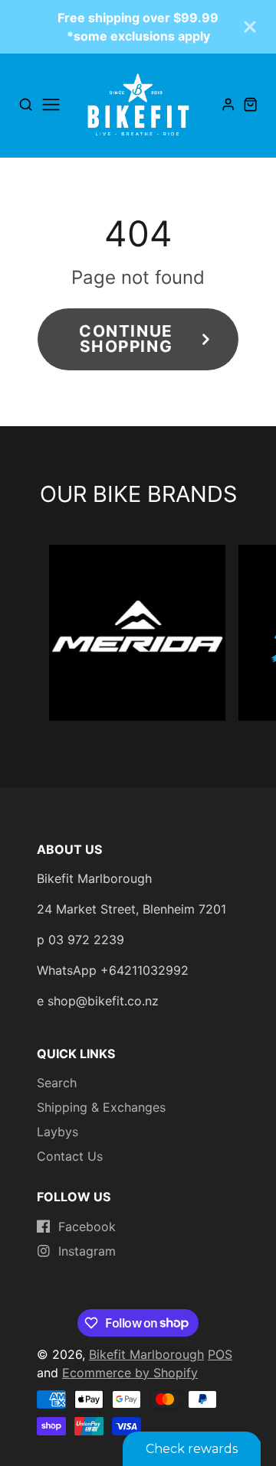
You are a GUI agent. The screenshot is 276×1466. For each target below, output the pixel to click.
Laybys (57, 1131)
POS (220, 1354)
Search (57, 1082)
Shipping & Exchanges (101, 1107)
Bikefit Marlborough (146, 1354)
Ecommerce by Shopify (130, 1372)
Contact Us (70, 1156)
